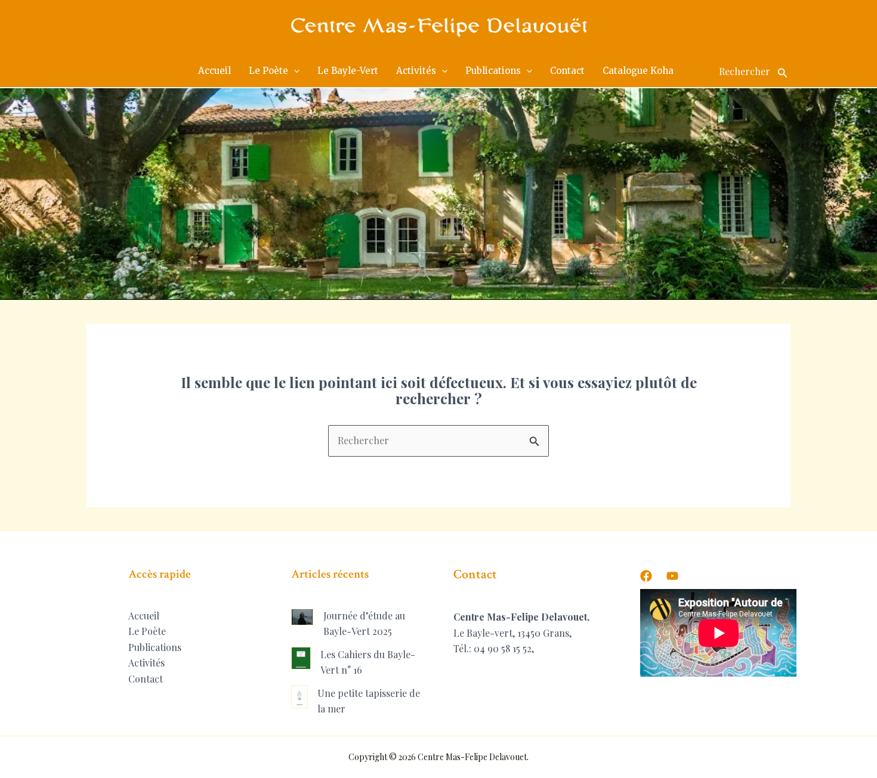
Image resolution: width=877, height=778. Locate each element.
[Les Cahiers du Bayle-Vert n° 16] (301, 658)
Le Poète (147, 631)
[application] (293, 71)
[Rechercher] (782, 71)
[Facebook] (646, 576)
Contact (145, 678)
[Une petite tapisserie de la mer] (299, 697)
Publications (154, 647)
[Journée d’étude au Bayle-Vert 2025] (302, 616)
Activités (146, 662)
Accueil (143, 615)
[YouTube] (672, 576)
